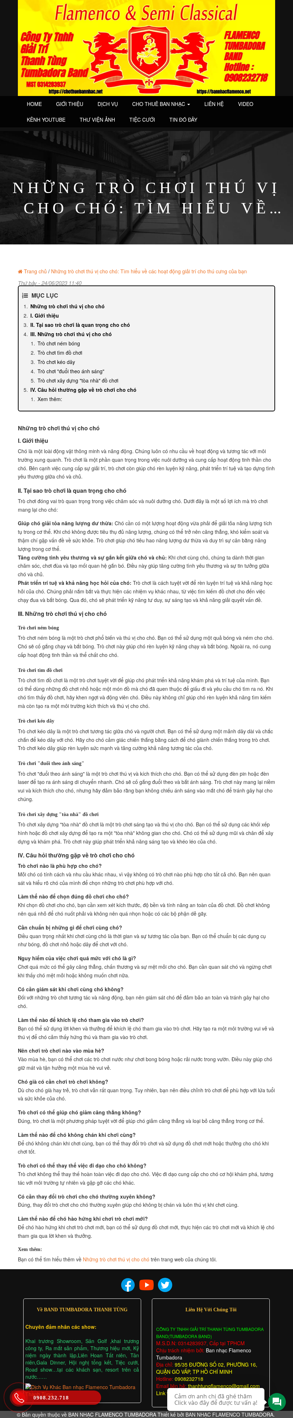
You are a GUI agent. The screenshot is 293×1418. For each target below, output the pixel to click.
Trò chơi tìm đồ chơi (60, 352)
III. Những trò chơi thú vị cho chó (71, 334)
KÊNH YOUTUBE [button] (46, 119)
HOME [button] (34, 103)
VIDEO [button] (245, 103)
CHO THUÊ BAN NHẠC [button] (159, 103)
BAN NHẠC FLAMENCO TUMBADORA (112, 1414)
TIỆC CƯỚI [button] (142, 119)
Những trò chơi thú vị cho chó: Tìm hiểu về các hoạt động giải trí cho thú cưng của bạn (149, 271)
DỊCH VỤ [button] (108, 103)
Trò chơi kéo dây (56, 361)
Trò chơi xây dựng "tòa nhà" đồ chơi (78, 380)
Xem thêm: (50, 398)
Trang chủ (35, 271)
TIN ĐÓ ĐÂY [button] (183, 119)
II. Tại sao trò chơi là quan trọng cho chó (80, 324)
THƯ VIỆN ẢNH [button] (97, 119)
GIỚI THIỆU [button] (69, 103)
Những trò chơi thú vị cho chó (67, 306)
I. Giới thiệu (44, 315)
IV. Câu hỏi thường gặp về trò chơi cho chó (83, 389)
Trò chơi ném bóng (59, 343)
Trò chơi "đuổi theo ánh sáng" (71, 371)
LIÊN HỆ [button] (214, 103)
